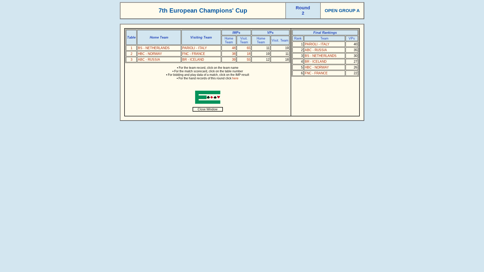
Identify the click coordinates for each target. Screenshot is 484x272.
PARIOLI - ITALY (194, 48)
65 (248, 48)
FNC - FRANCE (193, 54)
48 (233, 48)
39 (233, 59)
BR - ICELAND (193, 59)
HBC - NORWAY (150, 54)
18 (248, 54)
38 (233, 54)
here (235, 78)
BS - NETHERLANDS (154, 48)
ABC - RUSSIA (149, 59)
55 (248, 59)
